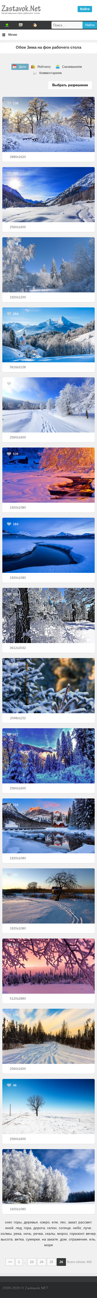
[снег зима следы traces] (48, 896)
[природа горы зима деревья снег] (48, 194)
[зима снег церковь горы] (48, 335)
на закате (50, 1239)
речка (38, 1233)
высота (7, 1239)
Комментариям (50, 73)
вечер (91, 1233)
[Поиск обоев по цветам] (35, 25)
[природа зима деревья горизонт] (48, 1106)
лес (63, 1222)
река (17, 1233)
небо (77, 1228)
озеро (45, 1222)
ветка (19, 1239)
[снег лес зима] (48, 615)
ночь (27, 1233)
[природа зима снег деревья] (48, 404)
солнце (65, 1228)
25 (51, 1262)
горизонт (77, 1233)
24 (41, 1262)
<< (10, 1262)
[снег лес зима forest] (48, 124)
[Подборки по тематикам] (21, 25)
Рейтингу (44, 67)
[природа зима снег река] (48, 475)
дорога (39, 1228)
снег (8, 1222)
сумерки (33, 1239)
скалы (50, 1233)
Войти (84, 9)
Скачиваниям (72, 67)
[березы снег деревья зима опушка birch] (48, 1176)
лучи (87, 1228)
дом (63, 1239)
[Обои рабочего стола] (21, 15)
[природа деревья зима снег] (48, 966)
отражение (78, 1239)
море (48, 1245)
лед (19, 1228)
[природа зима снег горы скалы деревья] (48, 826)
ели (55, 1222)
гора (27, 1228)
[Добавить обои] (7, 25)
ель (92, 1239)
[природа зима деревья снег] (48, 755)
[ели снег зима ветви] (48, 685)
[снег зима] (48, 1036)
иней (9, 1228)
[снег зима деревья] (48, 264)
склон (52, 1228)
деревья (31, 1222)
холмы (6, 1233)
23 (32, 1262)
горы (18, 1222)
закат (72, 1222)
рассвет (84, 1222)
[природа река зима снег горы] (48, 545)
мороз (62, 1233)
